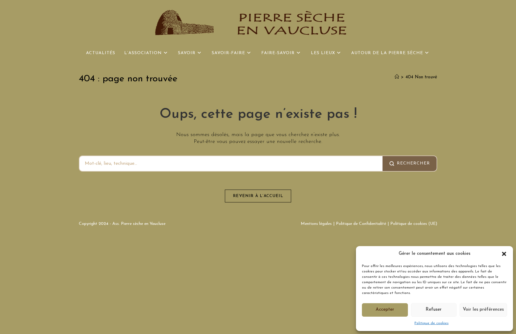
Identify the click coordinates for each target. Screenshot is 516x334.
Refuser (434, 309)
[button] (504, 254)
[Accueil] (397, 77)
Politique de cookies (431, 323)
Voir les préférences (483, 309)
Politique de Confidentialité (361, 224)
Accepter (385, 309)
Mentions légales (316, 224)
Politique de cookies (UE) (413, 224)
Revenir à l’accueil (258, 196)
